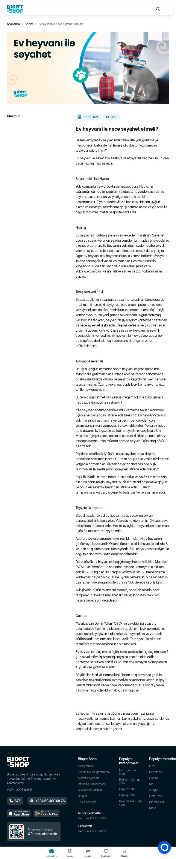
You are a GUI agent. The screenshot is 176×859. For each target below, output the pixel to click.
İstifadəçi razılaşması (91, 784)
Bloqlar (29, 24)
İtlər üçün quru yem (129, 772)
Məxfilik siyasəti (88, 778)
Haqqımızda (86, 766)
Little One (155, 796)
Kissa (152, 808)
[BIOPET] (15, 9)
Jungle (153, 790)
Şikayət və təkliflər (90, 790)
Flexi (152, 766)
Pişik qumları (127, 795)
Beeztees (155, 772)
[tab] (51, 853)
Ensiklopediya (87, 802)
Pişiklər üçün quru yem (131, 781)
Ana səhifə (13, 24)
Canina (153, 778)
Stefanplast (156, 802)
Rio (151, 784)
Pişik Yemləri (127, 789)
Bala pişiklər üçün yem (131, 802)
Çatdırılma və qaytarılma (94, 772)
